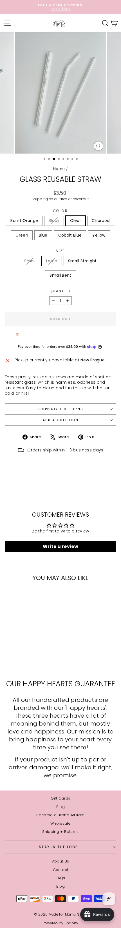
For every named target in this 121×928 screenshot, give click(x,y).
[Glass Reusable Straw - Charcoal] (29, 655)
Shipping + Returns (60, 409)
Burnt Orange (24, 220)
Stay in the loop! (59, 846)
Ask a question (60, 420)
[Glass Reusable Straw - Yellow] (29, 661)
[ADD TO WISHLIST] (17, 334)
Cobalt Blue (70, 235)
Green (21, 235)
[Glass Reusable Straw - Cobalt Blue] (23, 661)
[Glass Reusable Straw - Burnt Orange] (10, 655)
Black (54, 220)
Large (51, 261)
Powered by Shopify (60, 923)
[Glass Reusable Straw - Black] (16, 655)
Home (59, 168)
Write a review (60, 546)
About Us (60, 861)
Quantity (60, 291)
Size (60, 251)
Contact (60, 869)
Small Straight (82, 261)
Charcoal (101, 220)
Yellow (98, 235)
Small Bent (60, 275)
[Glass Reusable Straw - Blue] (42, 655)
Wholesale (60, 823)
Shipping (40, 199)
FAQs (60, 878)
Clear (75, 220)
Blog (60, 806)
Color (60, 211)
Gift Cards (60, 798)
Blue (43, 235)
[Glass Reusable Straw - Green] (35, 655)
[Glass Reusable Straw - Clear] (23, 655)
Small (29, 261)
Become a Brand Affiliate (60, 815)
